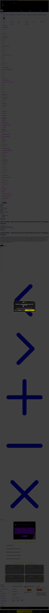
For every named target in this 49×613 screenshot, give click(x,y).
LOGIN (19, 310)
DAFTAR (29, 310)
